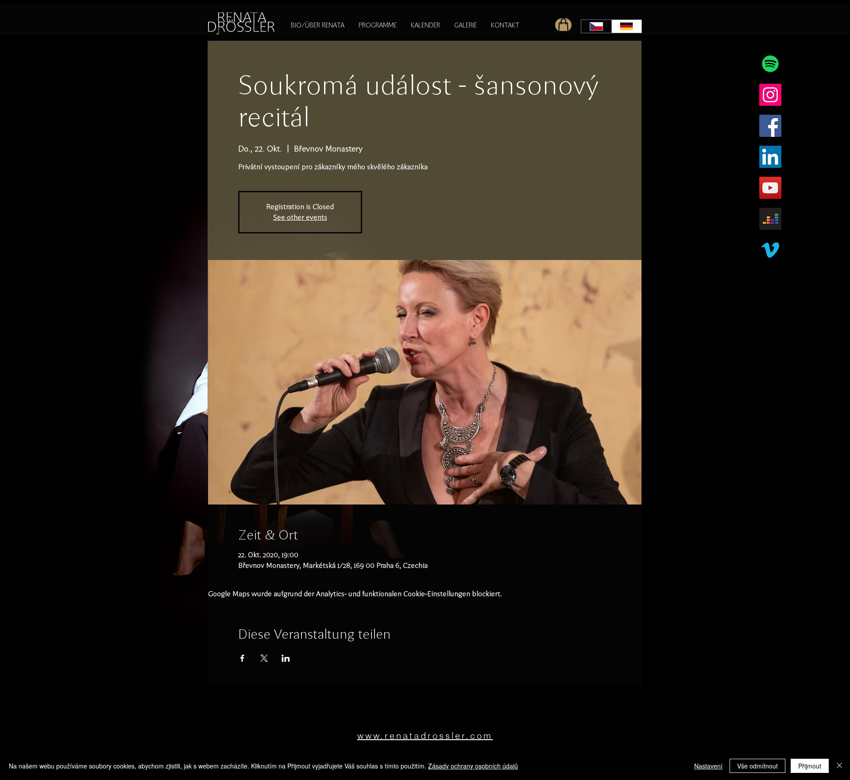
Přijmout (809, 765)
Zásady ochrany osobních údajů (473, 765)
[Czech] (596, 26)
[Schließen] (839, 766)
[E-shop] (563, 25)
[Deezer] (770, 219)
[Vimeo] (770, 250)
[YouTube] (770, 188)
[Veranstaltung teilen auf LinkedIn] (286, 658)
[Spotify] (770, 64)
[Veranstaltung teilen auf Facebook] (242, 658)
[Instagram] (770, 95)
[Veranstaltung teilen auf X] (264, 658)
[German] (626, 26)
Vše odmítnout (757, 765)
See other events (300, 217)
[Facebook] (770, 126)
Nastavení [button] (708, 765)
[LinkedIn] (770, 157)
